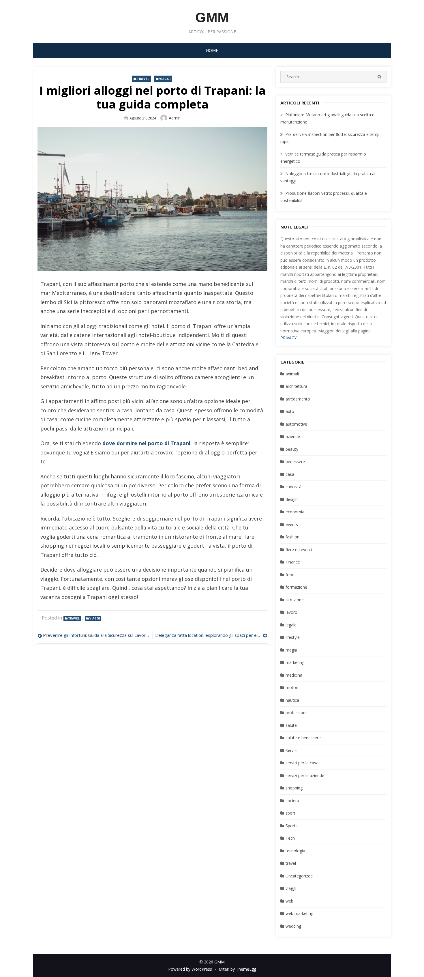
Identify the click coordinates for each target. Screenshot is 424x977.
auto (290, 411)
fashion (292, 537)
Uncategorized (299, 876)
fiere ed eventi (299, 549)
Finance (293, 562)
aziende (293, 436)
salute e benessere (303, 737)
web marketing (299, 913)
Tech (290, 838)
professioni (296, 712)
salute (291, 725)
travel (143, 79)
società (292, 800)
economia (295, 511)
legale (291, 625)
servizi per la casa (302, 762)
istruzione (295, 599)
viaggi (165, 79)
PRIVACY (288, 337)
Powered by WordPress (190, 969)
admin (175, 118)
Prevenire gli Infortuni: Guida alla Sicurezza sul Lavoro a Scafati (96, 635)
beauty (292, 449)
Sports (292, 825)
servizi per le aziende (305, 775)
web (289, 901)
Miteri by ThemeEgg (237, 969)
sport (290, 813)
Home (212, 50)
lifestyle (293, 637)
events (292, 524)
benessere (295, 461)
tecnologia (295, 851)
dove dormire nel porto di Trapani (146, 443)
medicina (294, 675)
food (290, 574)
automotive (296, 424)
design (292, 499)
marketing (295, 662)
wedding (293, 926)
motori (292, 687)
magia (291, 650)
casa (290, 474)
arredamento (298, 399)
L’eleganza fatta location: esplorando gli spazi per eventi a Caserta (211, 635)
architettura (296, 386)
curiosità (293, 486)
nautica (292, 700)
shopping (294, 788)
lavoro (291, 612)
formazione (296, 587)
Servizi (291, 750)
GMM (212, 17)
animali (292, 374)
